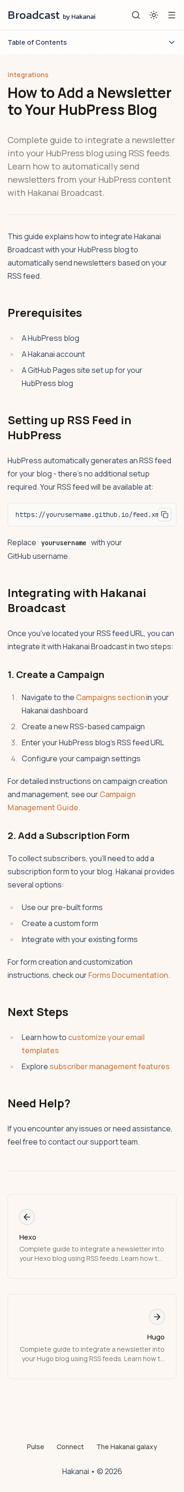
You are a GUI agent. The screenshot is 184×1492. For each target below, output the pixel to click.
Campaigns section (110, 697)
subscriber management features (110, 1066)
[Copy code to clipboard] (164, 514)
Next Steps (38, 1011)
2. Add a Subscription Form (69, 835)
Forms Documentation (128, 975)
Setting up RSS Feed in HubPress (69, 427)
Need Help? (39, 1103)
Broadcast (51, 15)
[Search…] (135, 15)
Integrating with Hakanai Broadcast (77, 600)
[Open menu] (171, 15)
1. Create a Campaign (56, 674)
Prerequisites (45, 312)
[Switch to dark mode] (153, 15)
